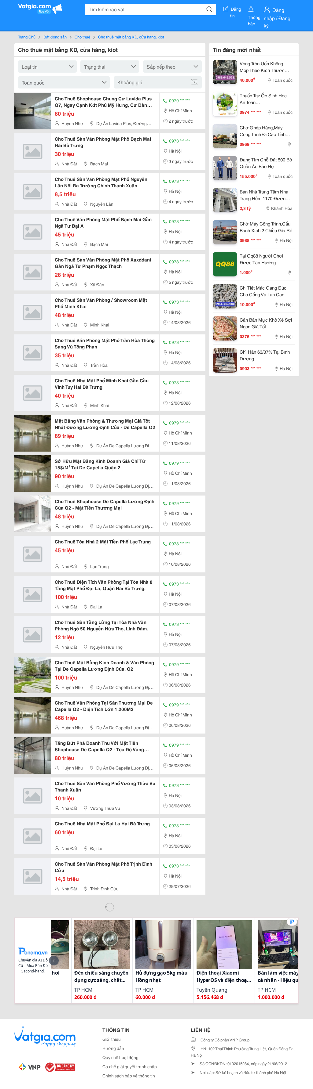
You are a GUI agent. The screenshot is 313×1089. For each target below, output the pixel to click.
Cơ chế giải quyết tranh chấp (129, 1066)
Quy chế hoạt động (120, 1057)
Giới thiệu (111, 1039)
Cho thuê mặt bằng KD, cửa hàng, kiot (131, 36)
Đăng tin (235, 10)
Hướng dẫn (113, 1048)
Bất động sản (55, 36)
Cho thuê (82, 36)
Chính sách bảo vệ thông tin (128, 1076)
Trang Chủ (26, 36)
